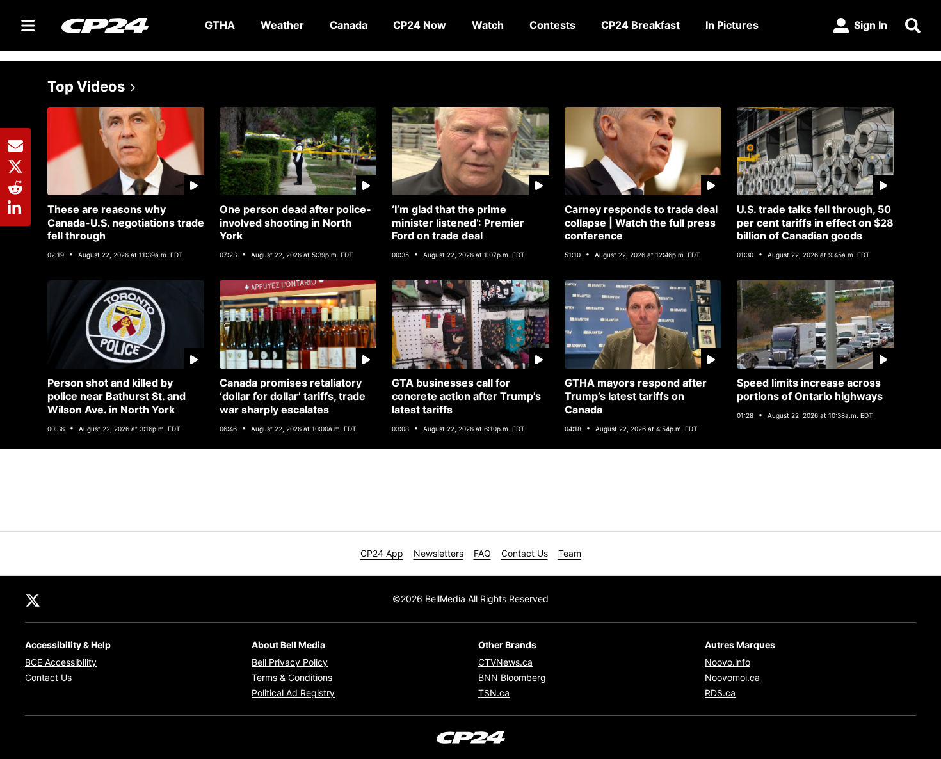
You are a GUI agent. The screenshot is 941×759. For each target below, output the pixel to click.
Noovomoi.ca (732, 677)
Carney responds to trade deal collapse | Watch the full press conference (641, 223)
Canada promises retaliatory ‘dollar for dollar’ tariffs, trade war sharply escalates (293, 396)
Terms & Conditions (292, 677)
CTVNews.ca (505, 662)
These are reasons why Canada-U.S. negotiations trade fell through (125, 223)
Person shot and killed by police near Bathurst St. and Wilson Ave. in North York (116, 396)
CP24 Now (419, 25)
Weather (282, 25)
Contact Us (524, 553)
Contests (552, 25)
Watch (488, 25)
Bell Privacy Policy (290, 662)
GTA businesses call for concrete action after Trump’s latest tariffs (466, 396)
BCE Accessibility (61, 662)
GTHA (220, 25)
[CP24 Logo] (122, 25)
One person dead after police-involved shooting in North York (295, 223)
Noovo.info (727, 662)
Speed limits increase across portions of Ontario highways (810, 389)
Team (569, 553)
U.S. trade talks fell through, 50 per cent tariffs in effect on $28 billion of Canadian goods (815, 223)
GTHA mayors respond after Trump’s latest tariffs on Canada (636, 396)
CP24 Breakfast (640, 25)
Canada (348, 25)
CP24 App (381, 553)
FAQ (482, 553)
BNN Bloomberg (512, 677)
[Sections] (28, 25)
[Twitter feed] (32, 599)
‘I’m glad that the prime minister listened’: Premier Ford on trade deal (458, 223)
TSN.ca (494, 692)
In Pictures (732, 25)
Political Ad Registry (293, 692)
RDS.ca (720, 692)
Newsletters (438, 553)
